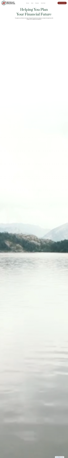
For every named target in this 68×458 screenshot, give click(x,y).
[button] (27, 3)
